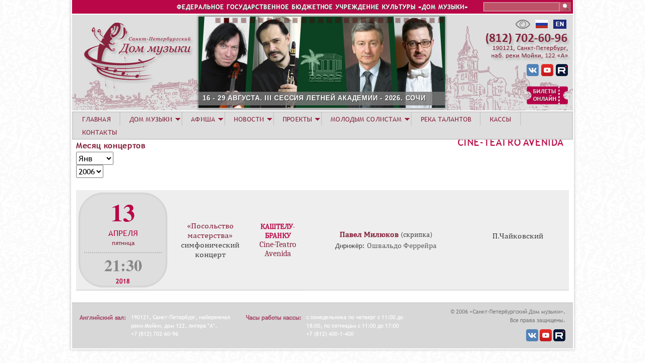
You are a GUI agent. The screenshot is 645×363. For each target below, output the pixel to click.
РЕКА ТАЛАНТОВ (446, 119)
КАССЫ (500, 119)
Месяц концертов (111, 145)
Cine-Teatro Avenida (511, 142)
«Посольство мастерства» (210, 230)
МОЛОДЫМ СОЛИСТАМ (366, 119)
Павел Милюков (369, 234)
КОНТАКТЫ (99, 132)
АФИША (203, 119)
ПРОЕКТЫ (297, 119)
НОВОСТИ (249, 119)
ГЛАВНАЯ (96, 119)
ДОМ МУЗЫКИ (151, 119)
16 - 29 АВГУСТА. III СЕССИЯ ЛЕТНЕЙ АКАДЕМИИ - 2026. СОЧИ (314, 98)
